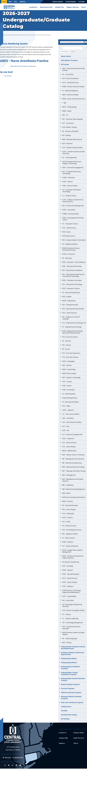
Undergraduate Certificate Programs (70, 667)
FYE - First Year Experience (71, 353)
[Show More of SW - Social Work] (61, 600)
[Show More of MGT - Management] (61, 475)
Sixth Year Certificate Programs (72, 702)
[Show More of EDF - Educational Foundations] (61, 270)
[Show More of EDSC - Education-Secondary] (61, 280)
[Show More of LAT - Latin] (61, 426)
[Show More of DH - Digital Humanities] (61, 244)
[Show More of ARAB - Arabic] (61, 111)
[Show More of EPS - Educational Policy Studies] (61, 308)
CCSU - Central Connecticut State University (73, 152)
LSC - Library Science (69, 442)
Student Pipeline (57, 1)
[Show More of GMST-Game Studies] (61, 373)
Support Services (73, 7)
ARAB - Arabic (66, 111)
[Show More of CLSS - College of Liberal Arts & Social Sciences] (61, 199)
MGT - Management (69, 475)
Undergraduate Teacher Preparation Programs (69, 673)
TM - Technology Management (72, 622)
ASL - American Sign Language (72, 119)
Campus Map (63, 738)
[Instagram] (12, 765)
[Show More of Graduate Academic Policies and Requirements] (59, 652)
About (83, 7)
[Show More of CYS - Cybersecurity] (61, 227)
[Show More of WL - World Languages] (61, 638)
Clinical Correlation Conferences (23, 66)
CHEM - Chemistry (68, 177)
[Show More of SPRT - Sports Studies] (61, 582)
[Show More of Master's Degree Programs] (59, 684)
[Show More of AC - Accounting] (61, 74)
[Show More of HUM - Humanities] (61, 389)
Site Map (64, 711)
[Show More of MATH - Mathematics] (61, 450)
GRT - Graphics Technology (71, 377)
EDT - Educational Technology (72, 284)
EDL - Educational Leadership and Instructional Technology (73, 275)
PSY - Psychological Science (72, 530)
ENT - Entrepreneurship (70, 305)
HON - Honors (67, 386)
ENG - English (66, 296)
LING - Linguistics (68, 438)
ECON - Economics (68, 254)
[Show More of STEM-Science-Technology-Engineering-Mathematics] (61, 590)
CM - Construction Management (73, 206)
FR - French (66, 349)
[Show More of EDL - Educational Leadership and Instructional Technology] (61, 274)
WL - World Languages (69, 638)
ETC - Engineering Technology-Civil (74, 323)
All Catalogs (65, 719)
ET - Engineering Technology (71, 327)
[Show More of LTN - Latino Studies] (61, 446)
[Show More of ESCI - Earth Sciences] (61, 312)
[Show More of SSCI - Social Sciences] (61, 578)
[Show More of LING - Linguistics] (61, 438)
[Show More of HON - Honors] (61, 385)
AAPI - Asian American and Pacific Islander (73, 69)
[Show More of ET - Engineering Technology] (61, 327)
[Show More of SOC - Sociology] (61, 566)
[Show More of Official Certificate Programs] (59, 692)
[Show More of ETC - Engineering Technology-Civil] (61, 322)
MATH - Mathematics (69, 451)
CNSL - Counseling (68, 210)
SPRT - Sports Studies (69, 582)
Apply (4, 1)
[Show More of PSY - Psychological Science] (61, 529)
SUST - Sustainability (69, 596)
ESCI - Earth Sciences (69, 313)
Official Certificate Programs (71, 692)
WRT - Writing (66, 642)
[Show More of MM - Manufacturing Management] (61, 489)
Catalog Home (66, 706)
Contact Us (62, 733)
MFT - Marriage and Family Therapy (74, 471)
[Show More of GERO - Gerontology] (61, 369)
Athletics (22, 1)
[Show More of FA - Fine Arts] (61, 341)
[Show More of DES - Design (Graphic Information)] (61, 240)
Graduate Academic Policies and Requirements (72, 653)
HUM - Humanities (68, 390)
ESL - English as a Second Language (71, 318)
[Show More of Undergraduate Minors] (59, 662)
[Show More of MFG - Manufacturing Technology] (61, 467)
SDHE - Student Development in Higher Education (73, 557)
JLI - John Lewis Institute (70, 414)
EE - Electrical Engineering (71, 292)
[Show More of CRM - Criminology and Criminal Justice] (61, 217)
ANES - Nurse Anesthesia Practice (73, 99)
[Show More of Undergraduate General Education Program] (59, 678)
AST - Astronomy (68, 123)
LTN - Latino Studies (69, 447)
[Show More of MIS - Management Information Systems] (61, 479)
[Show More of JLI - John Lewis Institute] (61, 414)
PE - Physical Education (70, 505)
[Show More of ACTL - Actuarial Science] (61, 82)
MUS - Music (66, 493)
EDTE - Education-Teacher (71, 288)
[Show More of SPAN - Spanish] (61, 570)
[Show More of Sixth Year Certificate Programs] (59, 702)
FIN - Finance (66, 345)
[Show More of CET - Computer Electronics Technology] (61, 171)
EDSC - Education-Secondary (72, 280)
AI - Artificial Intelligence (70, 91)
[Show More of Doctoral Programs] (59, 688)
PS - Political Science (69, 526)
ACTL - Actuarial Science (70, 82)
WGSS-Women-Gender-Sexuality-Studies (73, 633)
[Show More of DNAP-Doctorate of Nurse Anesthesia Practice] (61, 248)
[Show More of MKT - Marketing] (61, 485)
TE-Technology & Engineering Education (72, 605)
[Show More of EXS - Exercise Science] (61, 337)
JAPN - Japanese (68, 410)
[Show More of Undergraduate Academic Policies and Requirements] (59, 646)
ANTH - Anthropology (69, 107)
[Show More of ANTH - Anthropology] (61, 107)
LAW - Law (65, 430)
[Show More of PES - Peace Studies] (61, 509)
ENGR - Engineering (68, 301)
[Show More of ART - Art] (61, 115)
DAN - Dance (66, 232)
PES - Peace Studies (69, 509)
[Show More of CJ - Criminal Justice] (61, 195)
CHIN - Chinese (67, 181)
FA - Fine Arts (66, 341)
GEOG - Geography (68, 361)
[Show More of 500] (62, 102)
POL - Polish (66, 522)
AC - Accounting (67, 74)
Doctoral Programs (67, 688)
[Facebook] (5, 765)
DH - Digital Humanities (70, 244)
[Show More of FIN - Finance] (61, 345)
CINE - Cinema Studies (70, 186)
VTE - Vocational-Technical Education (71, 627)
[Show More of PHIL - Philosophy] (61, 513)
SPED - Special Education (70, 574)
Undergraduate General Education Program (73, 679)
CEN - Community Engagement (72, 167)
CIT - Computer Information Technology (71, 190)
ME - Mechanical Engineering (72, 463)
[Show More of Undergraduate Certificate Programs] (59, 666)
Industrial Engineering (69, 398)
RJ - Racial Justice (68, 538)
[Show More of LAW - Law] (61, 430)
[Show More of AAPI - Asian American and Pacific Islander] (61, 68)
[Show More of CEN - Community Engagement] (61, 167)
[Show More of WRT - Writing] (61, 642)
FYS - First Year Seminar (70, 357)
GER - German (67, 365)
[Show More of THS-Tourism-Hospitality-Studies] (61, 610)
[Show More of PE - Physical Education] (61, 505)
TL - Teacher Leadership (70, 618)
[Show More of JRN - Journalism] (61, 418)
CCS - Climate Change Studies (72, 147)
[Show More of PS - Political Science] (61, 525)
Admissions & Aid (46, 7)
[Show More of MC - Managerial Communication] (61, 458)
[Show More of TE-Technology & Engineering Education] (61, 604)
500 (65, 103)
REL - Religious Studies (70, 534)
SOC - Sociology (67, 566)
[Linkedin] (16, 765)
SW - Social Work (68, 600)
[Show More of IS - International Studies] (61, 402)
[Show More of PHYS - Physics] (61, 517)
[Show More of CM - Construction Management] (61, 205)
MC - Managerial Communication (73, 459)
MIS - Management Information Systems (72, 480)
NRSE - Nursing (67, 501)
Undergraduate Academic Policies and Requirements (73, 647)
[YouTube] (20, 765)
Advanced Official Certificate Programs (71, 697)
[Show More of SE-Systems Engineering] (61, 562)
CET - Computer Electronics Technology (71, 172)
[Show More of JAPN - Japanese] (61, 410)
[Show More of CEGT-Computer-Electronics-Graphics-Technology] (61, 161)
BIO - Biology (66, 135)
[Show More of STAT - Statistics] (61, 586)
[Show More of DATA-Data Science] (61, 236)
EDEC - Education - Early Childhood (73, 262)
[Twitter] (8, 765)
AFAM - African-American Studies (73, 86)
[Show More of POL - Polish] (61, 521)
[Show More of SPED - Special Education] (61, 574)
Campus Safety (78, 733)
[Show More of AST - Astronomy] (61, 123)
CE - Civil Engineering (69, 157)
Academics (33, 7)
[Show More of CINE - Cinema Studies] (61, 185)
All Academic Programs (69, 60)
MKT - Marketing (67, 485)
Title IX (75, 743)
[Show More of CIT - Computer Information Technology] (61, 189)
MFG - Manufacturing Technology (73, 467)
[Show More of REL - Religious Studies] (61, 533)
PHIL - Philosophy (68, 513)
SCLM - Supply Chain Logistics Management (72, 551)
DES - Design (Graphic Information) (74, 240)
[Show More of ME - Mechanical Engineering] (61, 463)
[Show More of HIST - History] (61, 381)
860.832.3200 (19, 757)
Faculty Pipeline (71, 1)
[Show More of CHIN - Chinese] (61, 181)
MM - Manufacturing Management (73, 489)
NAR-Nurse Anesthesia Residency (73, 497)
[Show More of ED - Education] (61, 258)
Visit (10, 1)
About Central (66, 56)
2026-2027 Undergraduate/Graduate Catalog (12, 35)
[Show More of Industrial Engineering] (61, 397)
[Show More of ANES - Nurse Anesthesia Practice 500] (61, 98)
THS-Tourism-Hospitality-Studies (73, 610)
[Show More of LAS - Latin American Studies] (61, 422)
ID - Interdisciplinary (69, 394)
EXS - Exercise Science (70, 337)
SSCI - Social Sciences (70, 578)
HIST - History (67, 381)
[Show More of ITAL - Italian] (61, 406)
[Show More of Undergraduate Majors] (59, 658)
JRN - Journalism (68, 418)
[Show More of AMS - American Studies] (61, 94)
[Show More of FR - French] (61, 349)
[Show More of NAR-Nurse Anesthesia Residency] (61, 497)
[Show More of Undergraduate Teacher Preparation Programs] (59, 672)
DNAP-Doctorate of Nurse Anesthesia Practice (71, 249)
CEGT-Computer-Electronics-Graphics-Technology (72, 162)
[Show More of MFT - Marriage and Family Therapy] (61, 471)
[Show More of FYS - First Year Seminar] (61, 357)
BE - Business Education (70, 131)
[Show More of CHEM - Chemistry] (61, 177)
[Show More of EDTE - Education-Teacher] (61, 288)
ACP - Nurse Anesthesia (70, 78)
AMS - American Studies (70, 95)
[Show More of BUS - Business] (61, 143)
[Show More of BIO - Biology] (61, 135)
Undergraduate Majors (69, 658)
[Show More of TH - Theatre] (61, 614)
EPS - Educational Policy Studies (73, 309)
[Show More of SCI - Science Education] (61, 546)
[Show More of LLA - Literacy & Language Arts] (61, 434)
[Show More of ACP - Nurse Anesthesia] (61, 78)
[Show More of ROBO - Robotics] (61, 542)
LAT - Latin (65, 426)
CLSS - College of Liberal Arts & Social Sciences (72, 200)
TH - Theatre (66, 614)
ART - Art (65, 115)
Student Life (59, 7)
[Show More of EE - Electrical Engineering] (61, 292)
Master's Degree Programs (70, 684)
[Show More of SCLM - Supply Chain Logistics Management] (61, 550)
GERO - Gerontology (69, 369)
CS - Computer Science (70, 224)
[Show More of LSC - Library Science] (61, 442)
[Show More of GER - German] (61, 365)
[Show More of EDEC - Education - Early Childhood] (61, 262)
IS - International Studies (70, 402)
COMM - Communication (70, 214)
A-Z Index (82, 1)
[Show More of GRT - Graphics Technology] (61, 377)
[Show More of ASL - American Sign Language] (61, 119)
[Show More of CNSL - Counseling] (61, 209)
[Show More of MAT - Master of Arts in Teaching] (61, 454)
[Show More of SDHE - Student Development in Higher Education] (61, 556)
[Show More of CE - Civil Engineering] (61, 157)
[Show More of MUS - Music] (61, 493)
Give (15, 1)
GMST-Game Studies (69, 373)
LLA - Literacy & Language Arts (72, 434)
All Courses (28, 35)
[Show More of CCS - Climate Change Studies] (61, 147)
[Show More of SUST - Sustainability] (61, 596)
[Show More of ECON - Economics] (61, 254)
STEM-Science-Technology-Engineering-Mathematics (71, 591)
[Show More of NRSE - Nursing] (61, 501)
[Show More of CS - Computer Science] (61, 223)
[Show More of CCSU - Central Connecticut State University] (61, 151)
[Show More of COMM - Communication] (61, 213)
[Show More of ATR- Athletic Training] (61, 127)
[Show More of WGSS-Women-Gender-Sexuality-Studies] (61, 632)
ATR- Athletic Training (69, 127)
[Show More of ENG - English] (61, 296)
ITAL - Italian (66, 406)
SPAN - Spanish (67, 570)
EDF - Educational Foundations (72, 270)
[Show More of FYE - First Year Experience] (61, 353)
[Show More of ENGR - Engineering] (61, 300)
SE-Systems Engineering (70, 562)
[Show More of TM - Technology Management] (61, 622)
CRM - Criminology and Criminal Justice (72, 219)
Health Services (78, 738)
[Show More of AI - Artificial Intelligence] (61, 90)
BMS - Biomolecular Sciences (72, 139)
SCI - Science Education (70, 546)
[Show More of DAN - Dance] (61, 232)
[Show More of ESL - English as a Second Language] (61, 317)
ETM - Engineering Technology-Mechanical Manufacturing (72, 332)
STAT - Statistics (67, 586)
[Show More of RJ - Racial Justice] (61, 538)
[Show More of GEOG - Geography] (61, 361)
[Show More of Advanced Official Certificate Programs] (59, 696)
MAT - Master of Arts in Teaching (73, 455)
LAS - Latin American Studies (72, 422)
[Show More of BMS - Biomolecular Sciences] (61, 139)
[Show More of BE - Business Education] (61, 131)
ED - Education (67, 258)
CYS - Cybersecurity (69, 228)
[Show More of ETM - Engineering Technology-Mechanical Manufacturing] (61, 331)
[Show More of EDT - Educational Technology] (61, 284)
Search (73, 51)
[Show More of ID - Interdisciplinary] (61, 393)
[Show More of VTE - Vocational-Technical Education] (61, 626)
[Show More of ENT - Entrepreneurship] (61, 304)
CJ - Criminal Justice (69, 196)
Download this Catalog (69, 715)
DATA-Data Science (68, 236)
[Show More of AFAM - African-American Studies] (61, 86)
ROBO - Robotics (67, 542)
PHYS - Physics (67, 517)
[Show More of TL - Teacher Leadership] (61, 618)
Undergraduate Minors (69, 662)
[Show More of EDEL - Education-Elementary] (61, 266)
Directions (8, 757)
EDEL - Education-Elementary (72, 266)
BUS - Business (67, 143)
